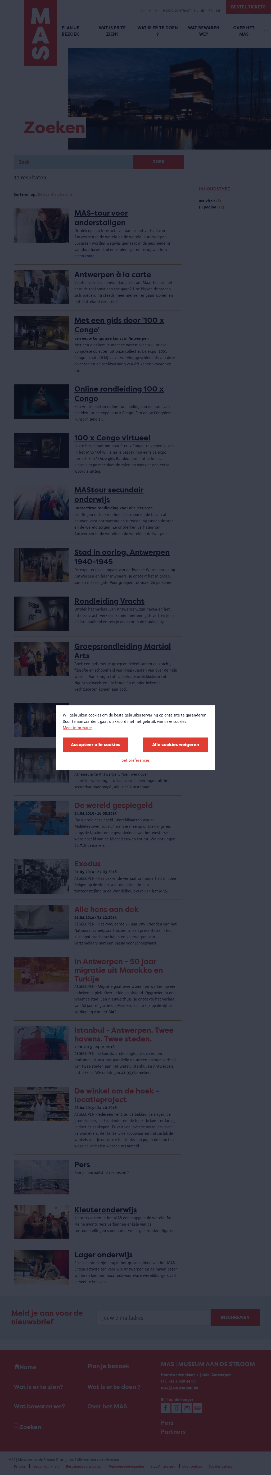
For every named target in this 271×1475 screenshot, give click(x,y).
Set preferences (136, 760)
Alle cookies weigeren (175, 744)
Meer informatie (77, 727)
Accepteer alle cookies (95, 744)
